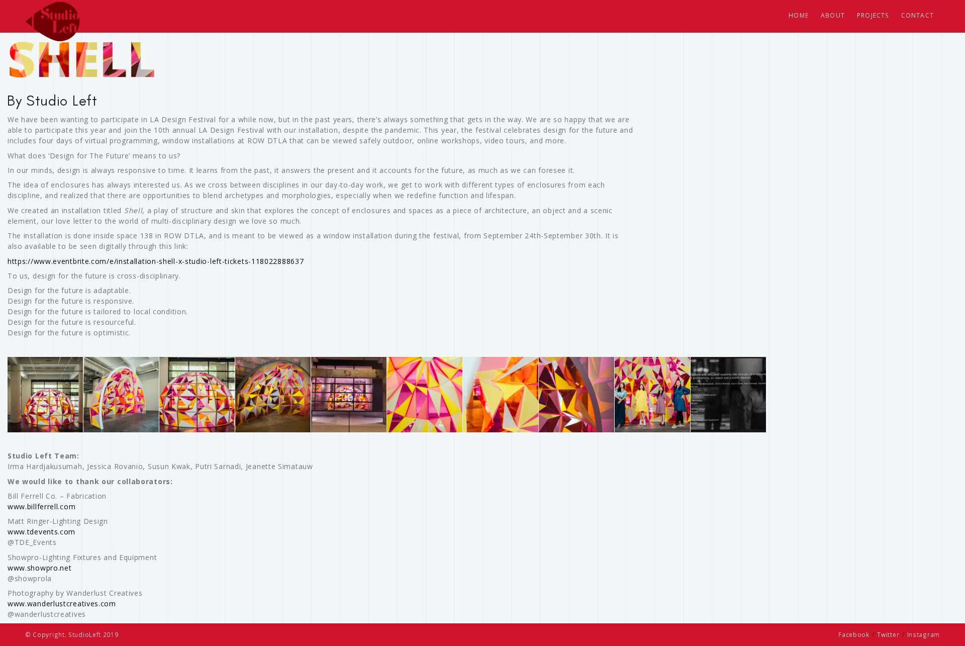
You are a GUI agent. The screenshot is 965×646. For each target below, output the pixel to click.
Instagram (923, 634)
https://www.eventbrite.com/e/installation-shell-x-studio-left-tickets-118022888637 (156, 261)
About (833, 15)
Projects (873, 15)
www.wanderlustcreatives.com (62, 603)
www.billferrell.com (41, 506)
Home (799, 15)
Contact (917, 15)
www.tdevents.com (41, 531)
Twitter (888, 634)
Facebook (854, 634)
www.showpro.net (40, 568)
